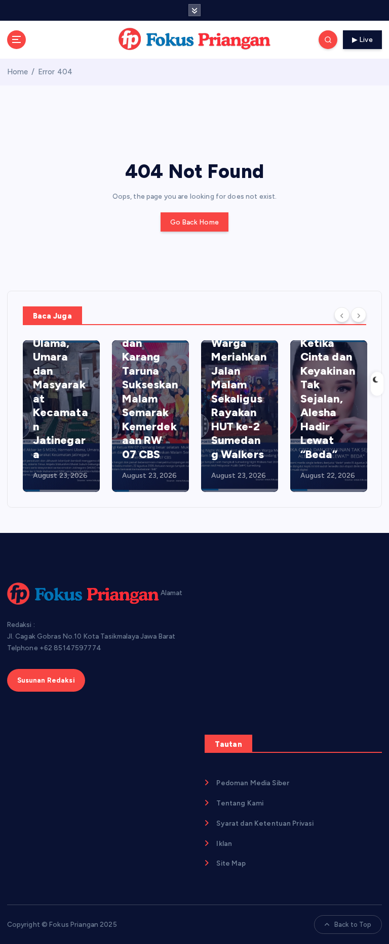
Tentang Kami (239, 803)
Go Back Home (194, 222)
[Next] (358, 315)
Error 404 (55, 71)
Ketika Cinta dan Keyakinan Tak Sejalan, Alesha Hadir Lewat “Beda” (327, 398)
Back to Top (353, 924)
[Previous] (341, 315)
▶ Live (362, 39)
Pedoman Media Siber (252, 783)
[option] (61, 416)
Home (17, 71)
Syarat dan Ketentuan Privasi (265, 823)
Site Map (231, 863)
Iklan (224, 843)
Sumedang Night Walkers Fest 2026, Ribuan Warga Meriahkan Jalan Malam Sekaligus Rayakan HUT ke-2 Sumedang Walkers (238, 357)
